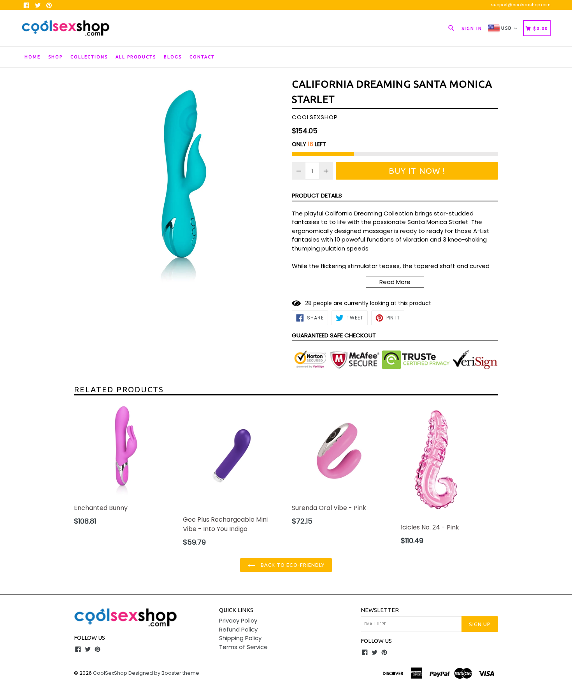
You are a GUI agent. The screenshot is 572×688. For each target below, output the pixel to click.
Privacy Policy (238, 620)
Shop (55, 57)
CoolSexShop (110, 673)
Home (32, 57)
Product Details (317, 195)
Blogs (173, 57)
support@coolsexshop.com (521, 5)
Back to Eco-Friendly (292, 565)
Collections (89, 57)
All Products (136, 57)
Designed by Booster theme (163, 673)
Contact (202, 57)
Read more (395, 282)
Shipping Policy (240, 638)
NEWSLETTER (380, 610)
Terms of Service (243, 647)
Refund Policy (238, 629)
